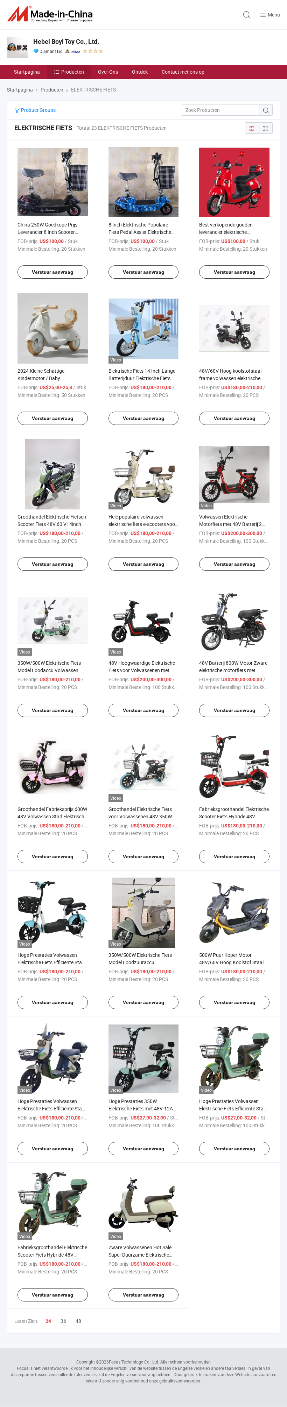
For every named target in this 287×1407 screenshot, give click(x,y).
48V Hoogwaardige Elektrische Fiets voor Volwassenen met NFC (141, 670)
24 (48, 1321)
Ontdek (140, 71)
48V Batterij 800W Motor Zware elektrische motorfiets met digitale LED (233, 670)
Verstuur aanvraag (52, 272)
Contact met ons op (183, 71)
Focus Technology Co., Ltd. (134, 1362)
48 (78, 1321)
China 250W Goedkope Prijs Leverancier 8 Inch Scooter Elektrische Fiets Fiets (47, 232)
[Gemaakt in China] (51, 14)
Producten (72, 71)
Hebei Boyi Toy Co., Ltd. (66, 41)
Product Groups (38, 110)
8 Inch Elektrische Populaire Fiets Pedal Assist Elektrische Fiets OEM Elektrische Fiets (139, 232)
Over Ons (108, 71)
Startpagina (27, 71)
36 (63, 1321)
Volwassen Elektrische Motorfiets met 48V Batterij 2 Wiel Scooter (230, 524)
